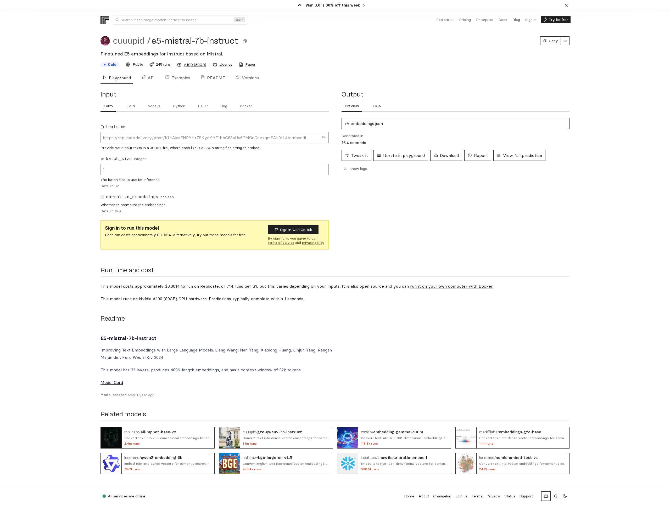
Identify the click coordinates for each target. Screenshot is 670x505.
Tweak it (359, 155)
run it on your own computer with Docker (451, 286)
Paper (250, 64)
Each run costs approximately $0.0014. (138, 234)
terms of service (281, 243)
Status (509, 496)
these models (220, 234)
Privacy (493, 496)
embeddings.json (367, 123)
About (423, 496)
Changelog (442, 496)
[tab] (108, 106)
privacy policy (313, 243)
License (225, 64)
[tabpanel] (214, 167)
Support (526, 496)
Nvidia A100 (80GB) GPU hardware (173, 298)
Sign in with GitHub (296, 229)
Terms (477, 496)
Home (409, 496)
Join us (461, 496)
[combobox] (180, 19)
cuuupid (128, 41)
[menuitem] (445, 20)
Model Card (111, 382)
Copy (553, 40)
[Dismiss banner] (566, 5)
